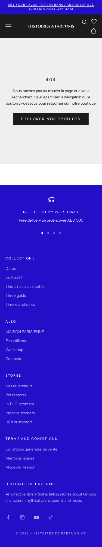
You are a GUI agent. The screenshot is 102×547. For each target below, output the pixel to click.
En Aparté (14, 277)
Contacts (13, 358)
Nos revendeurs (19, 385)
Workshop (14, 349)
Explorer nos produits (51, 119)
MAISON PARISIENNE (24, 331)
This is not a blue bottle (25, 286)
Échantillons (15, 340)
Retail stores (16, 394)
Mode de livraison (20, 467)
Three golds (15, 295)
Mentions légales (20, 458)
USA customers (19, 421)
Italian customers (20, 412)
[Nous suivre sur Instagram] (22, 517)
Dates (10, 268)
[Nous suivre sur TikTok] (50, 517)
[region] (51, 209)
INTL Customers (19, 403)
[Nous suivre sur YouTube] (36, 517)
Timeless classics (20, 304)
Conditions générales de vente (31, 449)
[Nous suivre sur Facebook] (8, 517)
